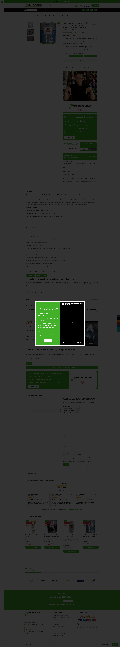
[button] (83, 303)
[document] (60, 323)
